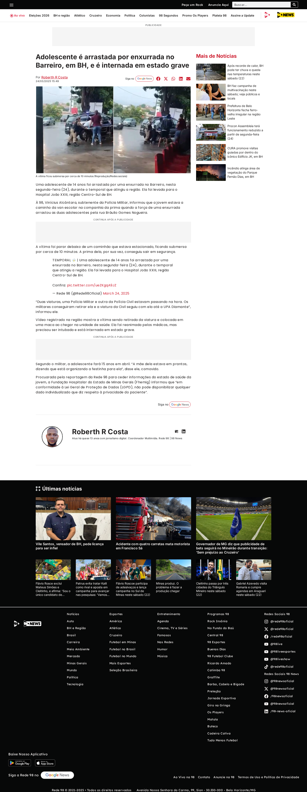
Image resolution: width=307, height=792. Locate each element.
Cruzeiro (95, 15)
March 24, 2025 (116, 293)
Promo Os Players (195, 15)
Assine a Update (242, 15)
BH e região (61, 15)
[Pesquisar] (294, 4)
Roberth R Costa (54, 77)
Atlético (79, 15)
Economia (113, 15)
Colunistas (147, 15)
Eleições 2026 (39, 15)
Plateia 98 (219, 15)
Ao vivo (19, 15)
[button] (158, 78)
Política (129, 15)
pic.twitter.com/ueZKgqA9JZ (92, 285)
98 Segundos (168, 15)
